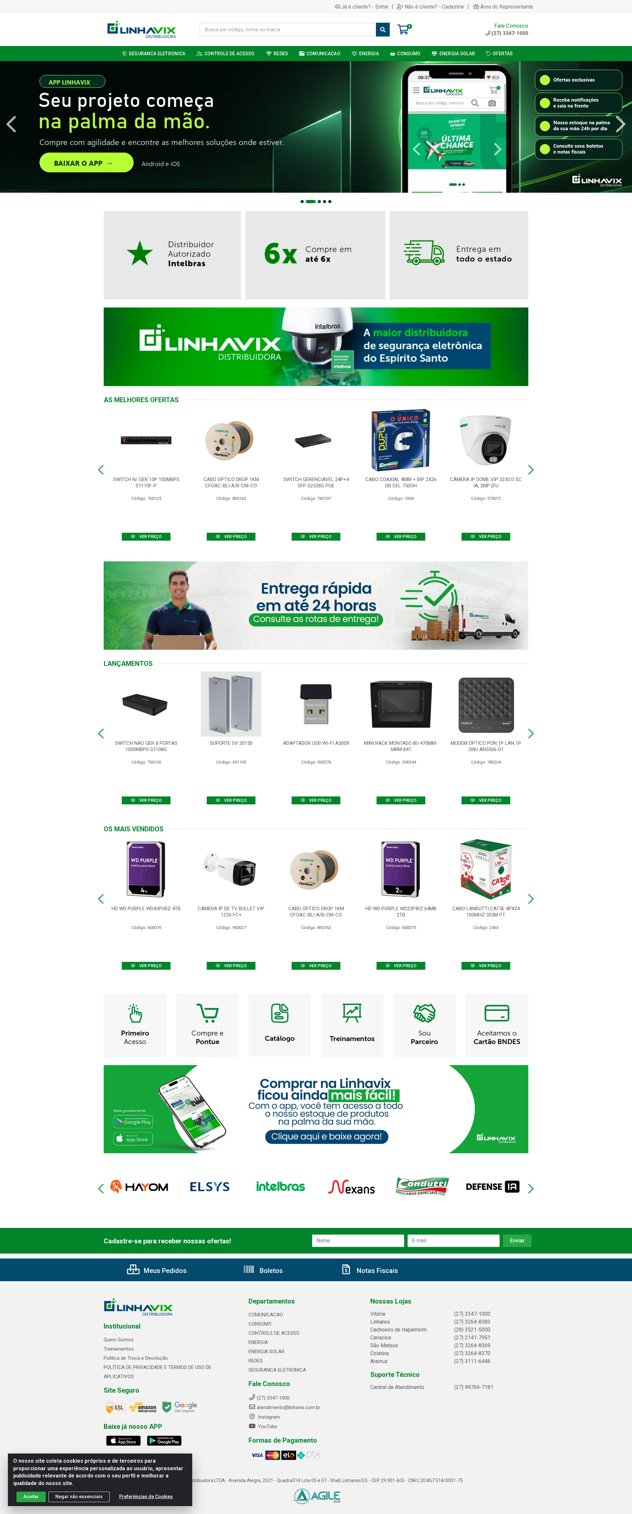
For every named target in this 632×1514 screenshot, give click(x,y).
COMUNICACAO (266, 1315)
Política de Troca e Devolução (136, 1358)
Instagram (268, 1417)
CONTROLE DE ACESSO (274, 1333)
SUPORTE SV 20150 (231, 743)
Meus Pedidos (164, 1271)
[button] (302, 201)
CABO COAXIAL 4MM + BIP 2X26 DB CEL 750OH (400, 482)
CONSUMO (260, 1324)
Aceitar (31, 1496)
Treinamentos (119, 1349)
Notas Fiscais (376, 1271)
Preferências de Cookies (146, 1496)
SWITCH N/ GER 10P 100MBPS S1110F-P (146, 482)
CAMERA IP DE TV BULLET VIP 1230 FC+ (231, 912)
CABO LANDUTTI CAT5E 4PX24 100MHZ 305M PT (486, 912)
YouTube (267, 1426)
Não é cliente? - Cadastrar (434, 6)
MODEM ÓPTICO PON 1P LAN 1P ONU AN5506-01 (486, 746)
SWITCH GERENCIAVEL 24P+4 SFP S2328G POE (316, 482)
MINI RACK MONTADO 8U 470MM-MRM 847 (401, 746)
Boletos (270, 1271)
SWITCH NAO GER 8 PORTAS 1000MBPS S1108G (146, 746)
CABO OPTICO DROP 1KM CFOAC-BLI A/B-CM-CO (231, 482)
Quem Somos (119, 1340)
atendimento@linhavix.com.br (288, 1407)
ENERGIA (258, 1342)
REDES (256, 1361)
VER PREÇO (150, 536)
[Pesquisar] (383, 30)
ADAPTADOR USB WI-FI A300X (316, 743)
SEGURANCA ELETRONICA (277, 1370)
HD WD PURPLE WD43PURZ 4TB (146, 909)
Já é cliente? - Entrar (364, 6)
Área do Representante (506, 6)
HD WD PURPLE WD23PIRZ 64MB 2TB (400, 912)
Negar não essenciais (79, 1496)
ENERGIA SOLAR (266, 1352)
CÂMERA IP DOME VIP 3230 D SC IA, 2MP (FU (486, 482)
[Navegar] (11, 124)
